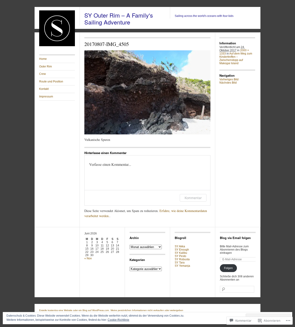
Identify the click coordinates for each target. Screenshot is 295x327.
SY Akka (180, 246)
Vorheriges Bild (229, 79)
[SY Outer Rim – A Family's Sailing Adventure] (57, 45)
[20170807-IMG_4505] (147, 92)
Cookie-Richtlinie (118, 319)
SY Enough (182, 249)
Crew (42, 74)
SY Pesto (180, 256)
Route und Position (51, 81)
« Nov (88, 258)
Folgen (228, 268)
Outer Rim (45, 66)
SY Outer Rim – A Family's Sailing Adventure (118, 18)
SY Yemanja (182, 265)
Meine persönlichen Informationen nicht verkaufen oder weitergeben (147, 310)
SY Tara (180, 262)
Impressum (46, 96)
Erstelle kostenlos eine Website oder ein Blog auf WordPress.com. (74, 310)
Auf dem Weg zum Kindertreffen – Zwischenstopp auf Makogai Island (235, 58)
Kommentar (193, 198)
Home (43, 59)
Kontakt (44, 89)
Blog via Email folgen (235, 238)
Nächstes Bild (228, 82)
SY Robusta (182, 259)
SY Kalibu (181, 252)
